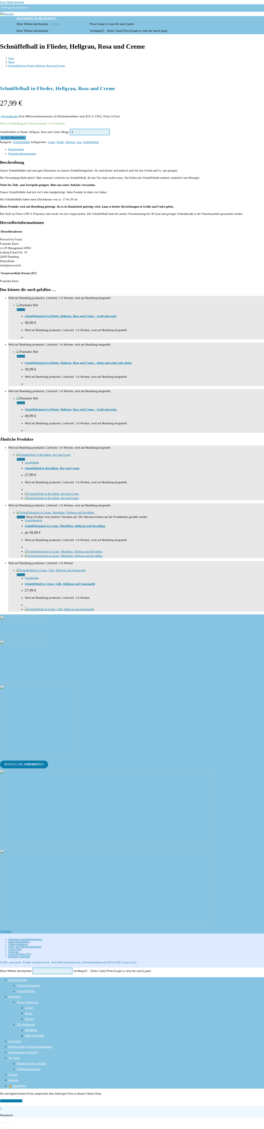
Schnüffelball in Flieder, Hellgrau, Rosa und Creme (36, 65)
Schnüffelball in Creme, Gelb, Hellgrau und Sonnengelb (60, 584)
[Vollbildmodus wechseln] (5, 1123)
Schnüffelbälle (21, 142)
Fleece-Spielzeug (27, 1002)
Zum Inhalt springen (12, 2)
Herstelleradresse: (12, 231)
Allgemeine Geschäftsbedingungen (25, 939)
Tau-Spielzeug (25, 1024)
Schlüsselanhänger (28, 1069)
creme (51, 142)
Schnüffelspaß (17, 980)
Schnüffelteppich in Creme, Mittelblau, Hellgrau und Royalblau (65, 526)
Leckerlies (14, 1041)
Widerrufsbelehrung (18, 944)
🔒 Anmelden (17, 1085)
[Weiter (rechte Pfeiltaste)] (5, 1127)
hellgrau (70, 142)
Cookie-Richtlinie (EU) (19, 954)
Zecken (13, 1074)
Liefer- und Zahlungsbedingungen (24, 946)
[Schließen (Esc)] (12, 1123)
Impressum (13, 951)
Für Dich (14, 1058)
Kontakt (13, 1080)
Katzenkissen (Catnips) (23, 1052)
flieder (60, 142)
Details (21, 309)
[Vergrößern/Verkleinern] (1, 1123)
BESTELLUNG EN (24, 764)
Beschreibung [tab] (16, 149)
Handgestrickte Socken (31, 1063)
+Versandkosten (9, 116)
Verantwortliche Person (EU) (19, 273)
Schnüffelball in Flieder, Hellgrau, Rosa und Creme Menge (34, 132)
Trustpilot (6, 931)
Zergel (29, 1007)
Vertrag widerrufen (11, 1100)
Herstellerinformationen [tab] (22, 153)
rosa (79, 142)
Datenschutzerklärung (18, 941)
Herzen (29, 1019)
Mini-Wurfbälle (34, 1035)
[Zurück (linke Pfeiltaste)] (1, 1127)
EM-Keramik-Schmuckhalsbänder (30, 1046)
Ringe (28, 1013)
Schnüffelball (91, 142)
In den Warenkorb (13, 137)
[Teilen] (8, 1123)
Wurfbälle (31, 1030)
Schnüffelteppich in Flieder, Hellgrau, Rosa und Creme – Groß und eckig (71, 409)
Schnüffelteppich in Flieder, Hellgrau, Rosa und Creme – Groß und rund (70, 316)
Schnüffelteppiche (33, 520)
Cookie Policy (15, 949)
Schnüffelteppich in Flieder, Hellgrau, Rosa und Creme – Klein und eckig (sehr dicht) (78, 363)
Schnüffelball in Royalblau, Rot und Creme (52, 468)
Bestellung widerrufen (19, 956)
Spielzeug (14, 996)
